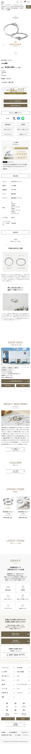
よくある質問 (4, 671)
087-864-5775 (17, 654)
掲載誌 (3, 697)
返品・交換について (5, 676)
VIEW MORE (24, 367)
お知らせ (3, 680)
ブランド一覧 (4, 688)
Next (30, 506)
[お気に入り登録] (3, 45)
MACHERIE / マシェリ (5, 6)
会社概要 (3, 732)
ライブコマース (20, 692)
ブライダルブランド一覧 (17, 5)
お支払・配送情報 (20, 671)
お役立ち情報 (19, 667)
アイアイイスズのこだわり (22, 684)
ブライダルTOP (8, 5)
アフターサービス (5, 667)
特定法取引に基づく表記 (6, 735)
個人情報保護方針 (13, 732)
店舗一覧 (3, 684)
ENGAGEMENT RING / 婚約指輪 (11, 8)
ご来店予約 (28, 7)
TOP (2, 5)
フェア (18, 688)
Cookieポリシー (24, 732)
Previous (0, 506)
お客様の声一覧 (5, 692)
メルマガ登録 (17, 735)
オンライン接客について (15, 113)
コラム (18, 676)
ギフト (18, 680)
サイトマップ (25, 735)
